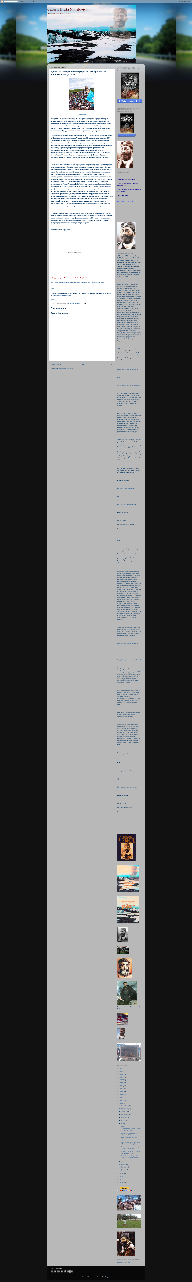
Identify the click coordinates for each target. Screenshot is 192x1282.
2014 (121, 1091)
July (122, 1120)
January (123, 1170)
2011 (121, 1100)
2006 (121, 1182)
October (123, 1111)
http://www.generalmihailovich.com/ (129, 385)
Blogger (107, 1277)
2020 (121, 1074)
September (124, 1114)
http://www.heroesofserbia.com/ (127, 369)
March (123, 1164)
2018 (121, 1080)
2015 (121, 1088)
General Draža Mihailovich (67, 9)
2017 (121, 1083)
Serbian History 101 (123, 1262)
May (122, 1126)
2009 (121, 1173)
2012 (121, 1097)
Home (82, 364)
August (123, 1117)
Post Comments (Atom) (66, 368)
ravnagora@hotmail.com (125, 488)
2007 (121, 1179)
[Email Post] (85, 303)
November (124, 1108)
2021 (121, 1071)
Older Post (108, 364)
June (122, 1123)
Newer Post (56, 364)
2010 (121, 1103)
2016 (121, 1086)
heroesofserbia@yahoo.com (126, 504)
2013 (121, 1094)
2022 (121, 1068)
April (123, 1161)
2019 (121, 1077)
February (124, 1167)
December (124, 1106)
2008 (121, 1176)
